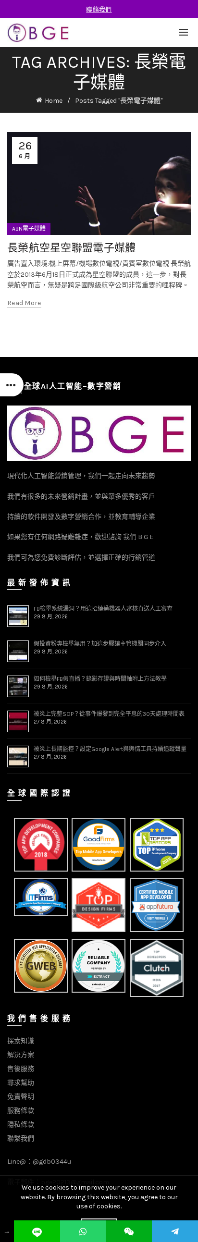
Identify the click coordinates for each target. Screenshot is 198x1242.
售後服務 (20, 1069)
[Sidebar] (12, 385)
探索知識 (20, 1041)
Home (53, 101)
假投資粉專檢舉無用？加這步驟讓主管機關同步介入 (100, 643)
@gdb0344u (52, 1161)
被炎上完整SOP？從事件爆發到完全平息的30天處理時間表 (109, 714)
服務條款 (20, 1111)
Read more (24, 303)
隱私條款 (20, 1124)
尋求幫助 (20, 1083)
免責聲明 (20, 1097)
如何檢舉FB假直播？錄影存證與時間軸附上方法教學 (100, 679)
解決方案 (20, 1055)
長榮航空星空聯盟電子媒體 (71, 247)
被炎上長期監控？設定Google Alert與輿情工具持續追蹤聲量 (110, 749)
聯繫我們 (20, 1138)
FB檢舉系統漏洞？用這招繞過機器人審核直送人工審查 (103, 608)
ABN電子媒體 (29, 228)
